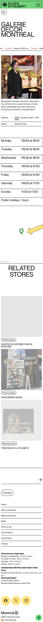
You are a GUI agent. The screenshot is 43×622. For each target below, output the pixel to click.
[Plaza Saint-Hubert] (14, 5)
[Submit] (40, 480)
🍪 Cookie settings (8, 620)
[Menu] (38, 5)
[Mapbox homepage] (5, 262)
